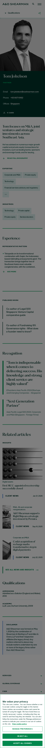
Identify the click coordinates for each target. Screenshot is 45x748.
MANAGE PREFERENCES (22, 729)
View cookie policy (19, 724)
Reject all (22, 736)
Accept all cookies (22, 743)
